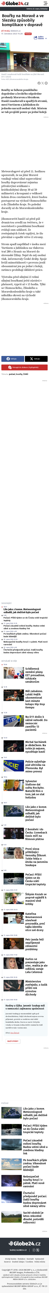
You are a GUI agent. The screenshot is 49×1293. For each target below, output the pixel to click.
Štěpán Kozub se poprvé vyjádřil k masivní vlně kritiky (36, 899)
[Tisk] (46, 83)
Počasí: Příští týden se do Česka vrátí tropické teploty (26, 619)
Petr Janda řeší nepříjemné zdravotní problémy (34, 944)
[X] (42, 83)
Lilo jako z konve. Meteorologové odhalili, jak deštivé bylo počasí (22, 611)
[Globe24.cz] (15, 3)
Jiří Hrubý (5, 31)
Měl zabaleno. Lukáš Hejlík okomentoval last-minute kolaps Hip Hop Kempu (35, 699)
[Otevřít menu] (45, 3)
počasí (12, 374)
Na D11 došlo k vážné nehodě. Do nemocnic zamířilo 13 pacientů (36, 723)
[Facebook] (39, 83)
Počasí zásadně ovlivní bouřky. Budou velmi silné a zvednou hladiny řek (24, 627)
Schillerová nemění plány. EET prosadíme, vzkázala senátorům (35, 675)
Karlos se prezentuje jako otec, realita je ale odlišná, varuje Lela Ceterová (36, 965)
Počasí (4, 1103)
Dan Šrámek (14, 1033)
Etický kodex (10, 1259)
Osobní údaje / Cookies (22, 1262)
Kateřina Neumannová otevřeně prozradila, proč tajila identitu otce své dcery (35, 922)
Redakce (21, 1259)
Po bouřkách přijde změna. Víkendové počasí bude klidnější (25, 635)
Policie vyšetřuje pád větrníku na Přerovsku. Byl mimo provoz (35, 766)
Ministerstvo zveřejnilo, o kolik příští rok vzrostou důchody (36, 988)
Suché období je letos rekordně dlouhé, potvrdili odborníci (33, 1217)
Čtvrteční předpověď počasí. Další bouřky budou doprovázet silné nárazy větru (23, 651)
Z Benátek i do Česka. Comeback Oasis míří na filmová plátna (36, 834)
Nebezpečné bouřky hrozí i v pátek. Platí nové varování (26, 643)
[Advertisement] (24, 142)
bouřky (19, 374)
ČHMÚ (25, 374)
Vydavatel (39, 1259)
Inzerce (7, 1262)
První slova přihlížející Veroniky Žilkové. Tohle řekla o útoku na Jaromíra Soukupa (36, 857)
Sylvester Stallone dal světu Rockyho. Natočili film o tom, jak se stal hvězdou (34, 789)
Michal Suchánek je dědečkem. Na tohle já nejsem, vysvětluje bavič (35, 746)
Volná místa (39, 1262)
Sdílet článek (41, 37)
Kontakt (30, 1259)
